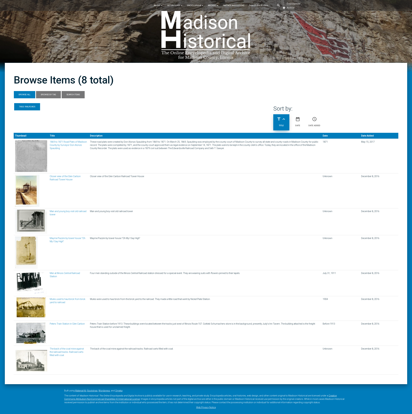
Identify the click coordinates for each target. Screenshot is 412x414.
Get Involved (174, 5)
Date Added (314, 122)
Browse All (24, 94)
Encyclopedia (194, 5)
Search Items (73, 94)
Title (281, 122)
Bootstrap (92, 390)
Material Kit (80, 390)
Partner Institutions (233, 5)
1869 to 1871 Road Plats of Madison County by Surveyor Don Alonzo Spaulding (68, 145)
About (157, 5)
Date (297, 122)
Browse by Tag (48, 94)
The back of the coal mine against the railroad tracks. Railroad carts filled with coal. (67, 351)
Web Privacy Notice (206, 407)
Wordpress (104, 390)
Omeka (118, 390)
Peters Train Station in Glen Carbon (67, 323)
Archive (212, 5)
